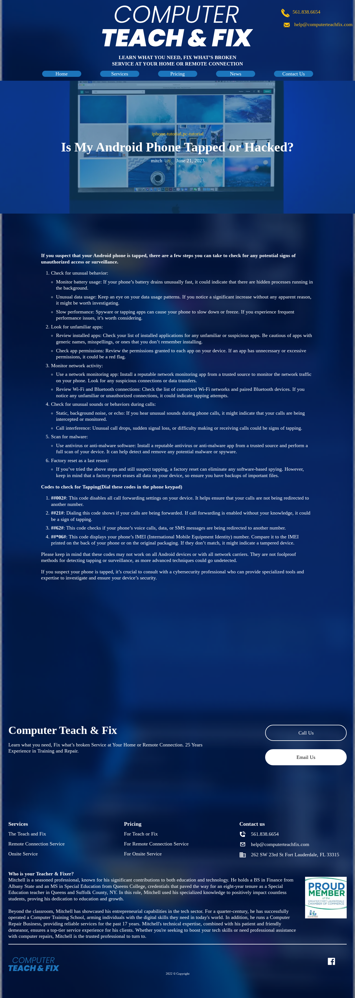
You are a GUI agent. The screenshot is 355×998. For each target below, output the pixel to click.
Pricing (177, 74)
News (235, 74)
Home (61, 74)
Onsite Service (23, 854)
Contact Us (293, 74)
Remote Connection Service (36, 844)
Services (119, 74)
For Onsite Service (143, 854)
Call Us (306, 733)
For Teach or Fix (141, 834)
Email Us (305, 757)
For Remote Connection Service (156, 844)
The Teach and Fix (27, 834)
